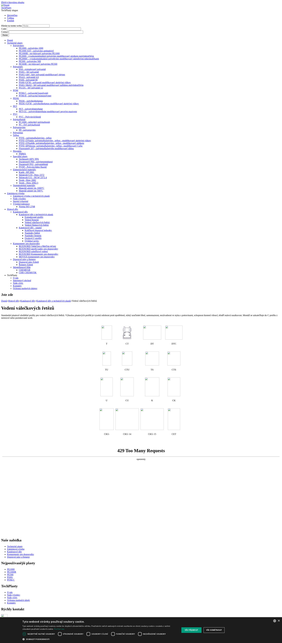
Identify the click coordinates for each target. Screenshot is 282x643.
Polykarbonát (19, 119)
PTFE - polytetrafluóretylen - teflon (35, 138)
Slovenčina (12, 15)
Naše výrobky (19, 198)
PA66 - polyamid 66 (28, 80)
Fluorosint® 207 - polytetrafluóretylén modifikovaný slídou (46, 148)
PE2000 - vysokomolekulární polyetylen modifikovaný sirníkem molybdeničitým (56, 56)
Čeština (10, 18)
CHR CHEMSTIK (28, 272)
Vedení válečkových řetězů (37, 222)
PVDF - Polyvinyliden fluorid (33, 167)
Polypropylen (19, 127)
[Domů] (5, 5)
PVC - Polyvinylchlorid (30, 117)
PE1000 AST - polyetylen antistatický (36, 51)
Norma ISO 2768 (27, 206)
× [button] (279, 621)
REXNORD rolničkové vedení (33, 251)
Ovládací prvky (32, 241)
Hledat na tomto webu (11, 25)
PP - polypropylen (27, 130)
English (10, 20)
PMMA (22, 154)
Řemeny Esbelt (26, 264)
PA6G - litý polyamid (29, 72)
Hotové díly (12, 209)
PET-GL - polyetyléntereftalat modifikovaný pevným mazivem (48, 111)
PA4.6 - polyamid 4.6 (29, 77)
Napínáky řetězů (32, 233)
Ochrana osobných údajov (25, 288)
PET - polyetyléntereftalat (31, 109)
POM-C (11, 580)
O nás (15, 278)
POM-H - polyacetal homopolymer (35, 95)
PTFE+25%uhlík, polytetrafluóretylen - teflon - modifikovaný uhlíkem (51, 143)
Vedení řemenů (32, 220)
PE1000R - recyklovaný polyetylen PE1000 (39, 53)
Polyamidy (18, 66)
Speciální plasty (20, 156)
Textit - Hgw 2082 (27, 180)
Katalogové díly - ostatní (30, 227)
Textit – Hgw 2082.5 (28, 183)
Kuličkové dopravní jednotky (38, 230)
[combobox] (274, 620)
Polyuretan (18, 132)
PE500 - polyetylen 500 (30, 61)
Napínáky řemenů (33, 235)
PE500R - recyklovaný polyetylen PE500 (38, 64)
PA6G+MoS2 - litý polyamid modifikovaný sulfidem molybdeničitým (51, 85)
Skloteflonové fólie (22, 267)
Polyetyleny (18, 45)
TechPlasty (6, 7)
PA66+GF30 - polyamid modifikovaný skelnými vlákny (45, 82)
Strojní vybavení (20, 201)
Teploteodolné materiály (24, 185)
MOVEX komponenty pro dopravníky (37, 256)
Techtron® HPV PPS (29, 159)
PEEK (16, 98)
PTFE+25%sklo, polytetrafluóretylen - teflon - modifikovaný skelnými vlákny (55, 140)
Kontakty (17, 286)
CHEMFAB (24, 270)
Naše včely (18, 283)
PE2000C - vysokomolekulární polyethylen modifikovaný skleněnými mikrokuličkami (59, 58)
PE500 (10, 574)
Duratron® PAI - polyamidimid (33, 164)
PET (15, 106)
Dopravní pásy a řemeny (24, 259)
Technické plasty (15, 43)
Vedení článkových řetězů (37, 225)
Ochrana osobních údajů (18, 600)
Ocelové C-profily (33, 238)
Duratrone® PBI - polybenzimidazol (36, 161)
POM (15, 90)
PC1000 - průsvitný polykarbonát (34, 122)
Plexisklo (17, 151)
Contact (5, 32)
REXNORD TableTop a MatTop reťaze (37, 246)
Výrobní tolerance (21, 204)
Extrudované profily (34, 217)
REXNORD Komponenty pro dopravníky (38, 254)
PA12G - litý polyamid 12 (31, 88)
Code (4, 29)
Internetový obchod (22, 280)
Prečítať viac (59, 629)
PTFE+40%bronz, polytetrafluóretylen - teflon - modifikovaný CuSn (50, 146)
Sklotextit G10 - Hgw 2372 (31, 175)
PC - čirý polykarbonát (29, 124)
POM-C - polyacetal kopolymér (33, 93)
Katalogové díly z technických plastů (36, 214)
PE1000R (11, 572)
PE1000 (11, 569)
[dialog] (141, 630)
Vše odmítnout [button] (214, 630)
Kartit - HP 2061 (26, 172)
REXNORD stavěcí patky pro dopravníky (38, 249)
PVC (15, 114)
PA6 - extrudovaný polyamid (32, 69)
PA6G (10, 577)
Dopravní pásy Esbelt (29, 262)
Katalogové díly (20, 212)
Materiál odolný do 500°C (31, 190)
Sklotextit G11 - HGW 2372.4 (33, 177)
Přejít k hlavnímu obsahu (12, 2)
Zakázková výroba (15, 193)
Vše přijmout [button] (191, 630)
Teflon (16, 135)
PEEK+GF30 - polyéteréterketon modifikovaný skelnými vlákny (49, 103)
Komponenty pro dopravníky (26, 243)
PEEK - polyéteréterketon (31, 101)
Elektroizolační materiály (24, 169)
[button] (99, 639)
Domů (10, 40)
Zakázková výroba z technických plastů (31, 196)
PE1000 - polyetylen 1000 (31, 48)
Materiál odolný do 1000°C (31, 188)
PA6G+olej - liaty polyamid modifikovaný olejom (42, 74)
